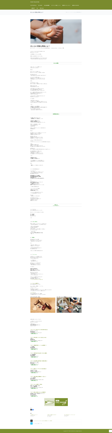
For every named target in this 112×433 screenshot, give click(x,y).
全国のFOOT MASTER (75, 5)
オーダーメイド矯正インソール (55, 5)
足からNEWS (40, 5)
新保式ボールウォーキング (66, 5)
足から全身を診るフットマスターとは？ (69, 414)
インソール (70, 12)
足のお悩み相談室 (46, 5)
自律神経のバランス (47, 420)
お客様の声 (33, 8)
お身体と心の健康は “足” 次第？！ (52, 414)
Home (67, 12)
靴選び (49, 48)
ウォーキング (35, 420)
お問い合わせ (42, 8)
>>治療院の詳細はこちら (34, 349)
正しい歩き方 (41, 48)
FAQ (37, 8)
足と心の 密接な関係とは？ (40, 46)
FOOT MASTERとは (33, 5)
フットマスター (33, 48)
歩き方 (43, 420)
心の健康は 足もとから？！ (34, 414)
